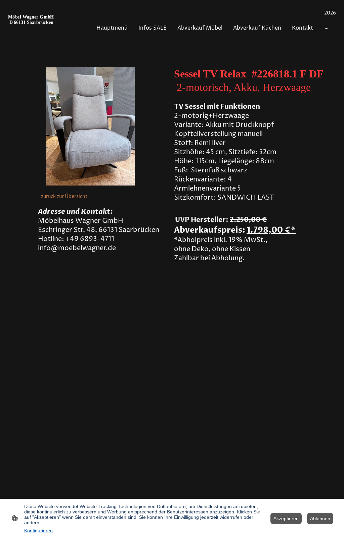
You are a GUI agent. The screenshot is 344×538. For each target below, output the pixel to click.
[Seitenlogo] (33, 28)
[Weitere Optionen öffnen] (326, 28)
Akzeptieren (286, 518)
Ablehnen (320, 518)
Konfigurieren (38, 530)
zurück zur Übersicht (64, 196)
